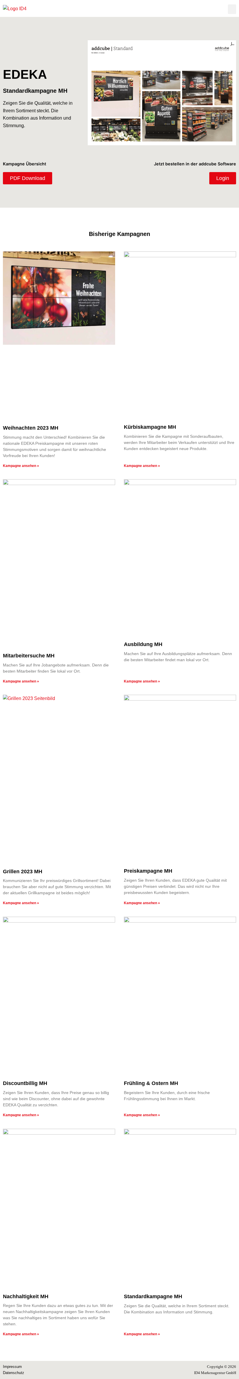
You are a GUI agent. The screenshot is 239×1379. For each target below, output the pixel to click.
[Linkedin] (113, 1369)
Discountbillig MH (25, 1083)
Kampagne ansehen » (21, 466)
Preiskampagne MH (148, 871)
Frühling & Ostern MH (151, 1083)
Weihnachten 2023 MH (30, 428)
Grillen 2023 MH (22, 871)
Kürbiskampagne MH (150, 427)
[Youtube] (126, 1369)
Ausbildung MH (143, 644)
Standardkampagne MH (153, 1296)
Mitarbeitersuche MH (29, 656)
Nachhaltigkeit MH (25, 1296)
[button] (232, 9)
